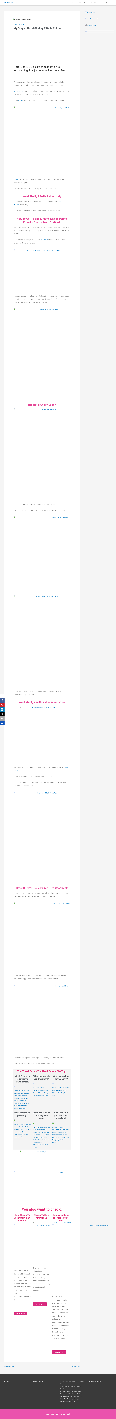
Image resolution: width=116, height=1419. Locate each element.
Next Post (76, 1366)
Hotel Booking (94, 1381)
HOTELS (106, 3)
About (6, 1381)
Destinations (37, 1381)
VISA (85, 3)
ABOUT (72, 3)
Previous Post (9, 1366)
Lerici (16, 179)
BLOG (79, 3)
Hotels (16, 24)
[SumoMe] (2, 723)
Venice (20, 100)
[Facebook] (2, 700)
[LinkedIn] (2, 709)
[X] (2, 714)
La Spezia (44, 240)
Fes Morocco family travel (68, 1401)
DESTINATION (95, 3)
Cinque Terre (18, 91)
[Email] (2, 718)
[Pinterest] (2, 705)
